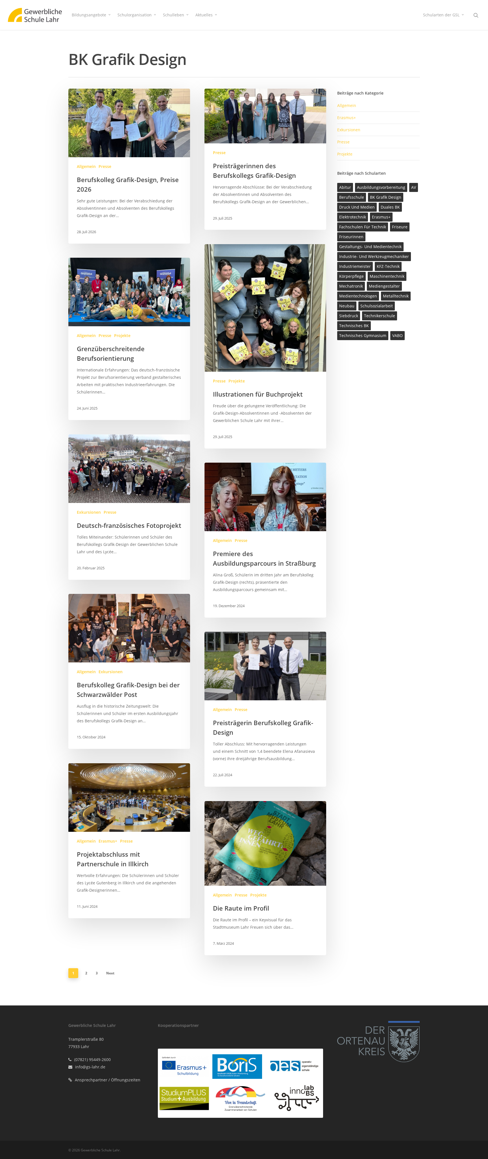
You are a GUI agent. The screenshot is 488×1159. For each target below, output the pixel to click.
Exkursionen (89, 512)
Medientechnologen (358, 296)
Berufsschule (351, 197)
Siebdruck (348, 315)
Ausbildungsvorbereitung (381, 187)
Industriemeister (355, 266)
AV (413, 187)
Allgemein (86, 166)
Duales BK (390, 207)
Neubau (346, 306)
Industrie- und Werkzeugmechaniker (374, 256)
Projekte (236, 381)
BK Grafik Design (385, 197)
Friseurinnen (351, 236)
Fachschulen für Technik (362, 226)
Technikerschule (379, 315)
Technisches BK (354, 325)
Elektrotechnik (352, 217)
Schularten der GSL (441, 15)
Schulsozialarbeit (376, 306)
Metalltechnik (396, 296)
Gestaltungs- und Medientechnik (370, 246)
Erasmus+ (108, 841)
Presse (105, 166)
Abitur (345, 187)
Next (110, 973)
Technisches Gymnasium (362, 335)
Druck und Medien (357, 207)
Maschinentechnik (387, 276)
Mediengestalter (384, 286)
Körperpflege (351, 276)
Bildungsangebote (89, 15)
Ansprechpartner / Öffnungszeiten (107, 1080)
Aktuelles (204, 15)
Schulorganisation (134, 15)
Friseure (400, 226)
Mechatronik (351, 286)
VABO (397, 335)
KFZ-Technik (388, 266)
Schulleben (173, 15)
